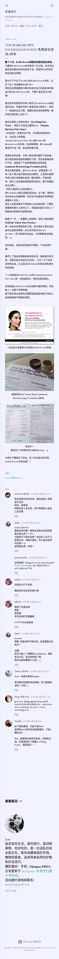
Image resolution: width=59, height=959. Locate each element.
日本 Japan (11, 25)
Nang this (19, 565)
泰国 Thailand (28, 25)
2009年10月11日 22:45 (30, 523)
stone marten (22, 493)
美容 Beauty (17, 478)
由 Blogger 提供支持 (32, 941)
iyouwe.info (20, 557)
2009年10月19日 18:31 (32, 721)
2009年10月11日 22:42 (40, 494)
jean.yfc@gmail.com (17, 884)
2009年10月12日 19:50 (39, 671)
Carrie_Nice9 (21, 671)
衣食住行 (10, 12)
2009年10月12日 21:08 (40, 697)
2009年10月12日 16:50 (30, 634)
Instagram (27, 871)
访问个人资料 (10, 891)
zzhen (17, 579)
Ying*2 (17, 721)
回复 (16, 516)
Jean (17, 522)
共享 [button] (7, 473)
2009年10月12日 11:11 (31, 580)
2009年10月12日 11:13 (31, 602)
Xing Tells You (21, 696)
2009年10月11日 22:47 (38, 558)
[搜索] (52, 5)
